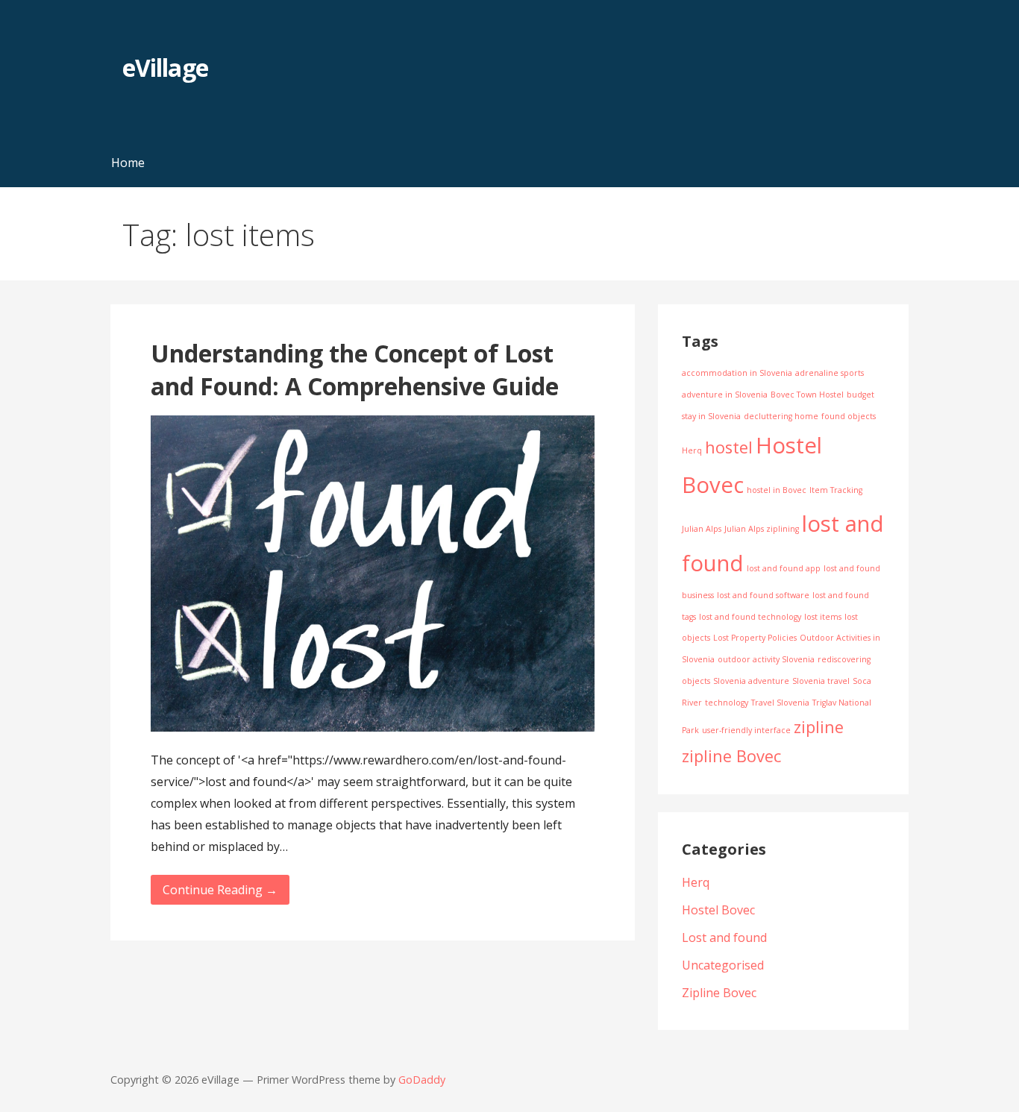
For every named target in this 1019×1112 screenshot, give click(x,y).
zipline (819, 727)
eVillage (164, 67)
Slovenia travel (821, 681)
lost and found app (784, 568)
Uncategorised (723, 965)
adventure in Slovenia (725, 394)
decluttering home (781, 416)
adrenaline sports (829, 373)
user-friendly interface (746, 730)
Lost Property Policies (755, 637)
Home (128, 162)
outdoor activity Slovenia (766, 659)
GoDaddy (421, 1079)
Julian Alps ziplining (761, 529)
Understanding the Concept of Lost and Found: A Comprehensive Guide (355, 370)
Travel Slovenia (780, 702)
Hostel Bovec (718, 910)
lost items (822, 617)
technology (726, 702)
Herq (692, 450)
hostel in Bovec (776, 490)
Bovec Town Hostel (807, 394)
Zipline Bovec (719, 992)
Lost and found (724, 937)
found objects (848, 416)
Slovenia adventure (751, 681)
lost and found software (763, 595)
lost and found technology (750, 617)
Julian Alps (701, 529)
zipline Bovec (731, 756)
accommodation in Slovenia (737, 373)
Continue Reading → (220, 890)
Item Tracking (835, 490)
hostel (729, 447)
